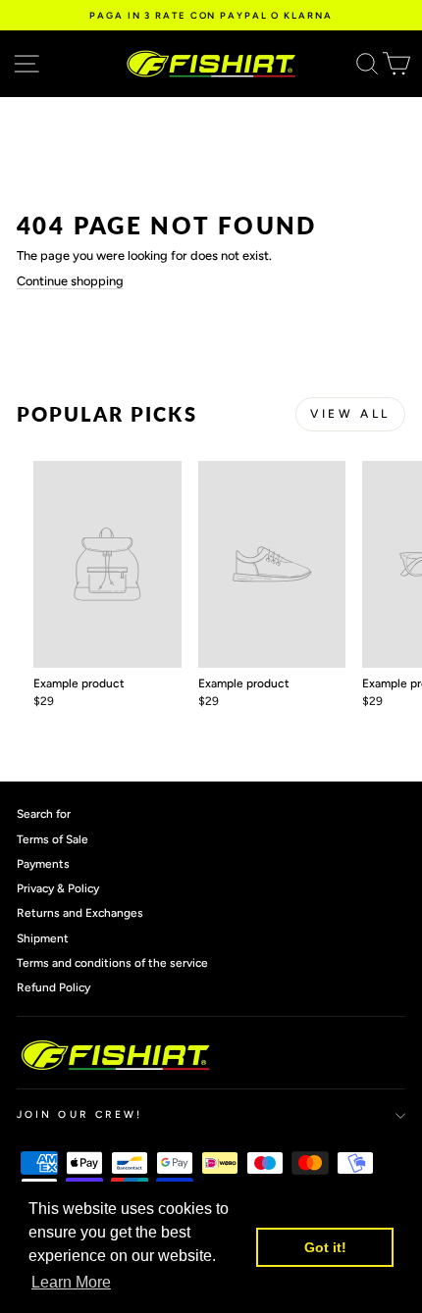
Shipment (43, 938)
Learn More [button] (71, 1282)
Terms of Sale (52, 839)
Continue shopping (70, 281)
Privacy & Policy (58, 888)
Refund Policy (53, 987)
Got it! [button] (325, 1247)
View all (350, 414)
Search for (44, 814)
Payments (43, 864)
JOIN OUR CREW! (79, 1114)
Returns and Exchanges (80, 913)
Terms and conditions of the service (112, 963)
